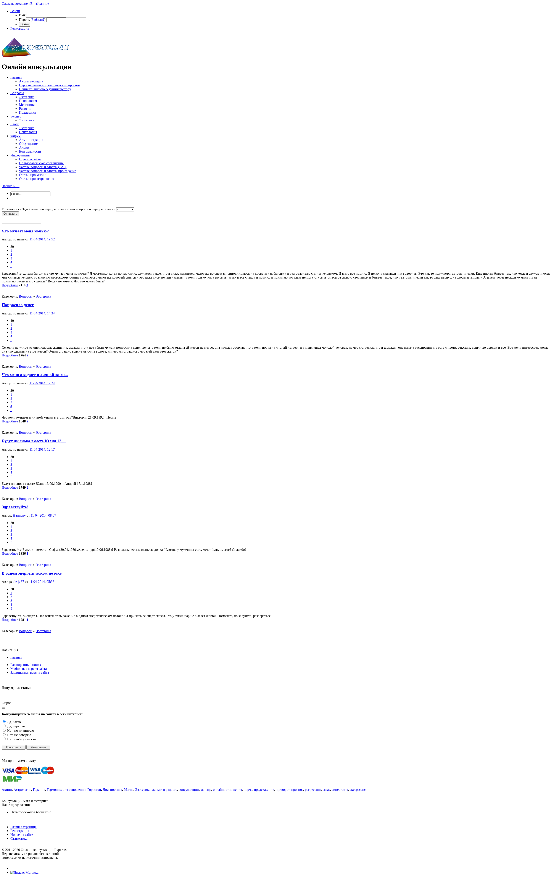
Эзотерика (43, 296)
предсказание (264, 789)
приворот (283, 789)
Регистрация (19, 28)
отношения (233, 789)
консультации (189, 789)
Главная (16, 657)
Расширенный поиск (25, 665)
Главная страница (23, 827)
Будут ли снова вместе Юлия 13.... (34, 441)
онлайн (218, 789)
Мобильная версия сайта (28, 668)
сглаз (326, 789)
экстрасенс (358, 789)
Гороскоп (94, 789)
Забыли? (38, 19)
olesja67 (18, 581)
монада (206, 789)
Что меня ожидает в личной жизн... (35, 374)
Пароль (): (32, 19)
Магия (128, 789)
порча (248, 789)
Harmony (19, 515)
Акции (7, 789)
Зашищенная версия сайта (29, 672)
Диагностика (112, 789)
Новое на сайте (21, 834)
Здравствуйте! (15, 507)
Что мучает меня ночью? (25, 231)
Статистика (18, 838)
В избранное (39, 3)
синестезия (340, 789)
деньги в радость (164, 789)
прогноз (297, 789)
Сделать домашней (16, 3)
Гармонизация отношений (66, 789)
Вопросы (25, 296)
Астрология (22, 789)
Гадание (39, 789)
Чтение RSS (10, 186)
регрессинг (313, 789)
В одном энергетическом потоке (31, 573)
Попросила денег (18, 305)
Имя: (22, 15)
